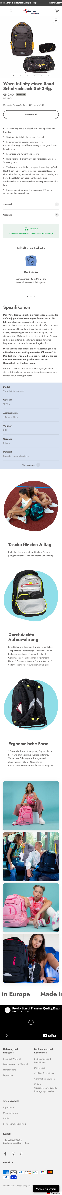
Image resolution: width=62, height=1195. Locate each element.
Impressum (8, 1075)
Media (6, 1118)
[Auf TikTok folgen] (21, 1154)
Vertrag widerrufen (46, 1188)
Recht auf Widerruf (12, 1058)
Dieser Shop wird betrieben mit (30, 1185)
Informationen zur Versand (15, 1064)
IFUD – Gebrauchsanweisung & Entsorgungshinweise (45, 1088)
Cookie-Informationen (44, 1073)
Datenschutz (39, 1067)
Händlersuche (9, 1069)
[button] (54, 1193)
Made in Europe (10, 1113)
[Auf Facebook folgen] (5, 1154)
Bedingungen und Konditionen (42, 1060)
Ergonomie (8, 1107)
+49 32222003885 (12, 1139)
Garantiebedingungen (44, 1078)
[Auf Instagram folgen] (13, 1154)
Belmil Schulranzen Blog (14, 1123)
